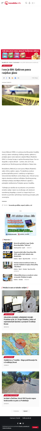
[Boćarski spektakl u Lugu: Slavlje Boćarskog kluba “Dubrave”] (7, 245)
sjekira (27, 205)
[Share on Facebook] (6, 77)
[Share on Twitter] (9, 77)
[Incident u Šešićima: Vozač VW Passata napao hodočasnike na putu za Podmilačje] (20, 382)
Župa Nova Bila (26, 258)
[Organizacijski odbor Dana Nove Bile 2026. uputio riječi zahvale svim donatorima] (7, 254)
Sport (23, 247)
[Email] (12, 77)
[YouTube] (20, 423)
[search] (26, 3)
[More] (18, 77)
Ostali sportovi (17, 247)
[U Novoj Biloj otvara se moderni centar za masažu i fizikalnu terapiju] (7, 277)
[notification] (29, 3)
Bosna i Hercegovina (11, 395)
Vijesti (20, 258)
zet (31, 205)
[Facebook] (18, 423)
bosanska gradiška (14, 205)
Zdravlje (25, 269)
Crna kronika (7, 65)
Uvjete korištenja (7, 428)
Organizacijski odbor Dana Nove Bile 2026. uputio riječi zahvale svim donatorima (25, 254)
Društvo (16, 258)
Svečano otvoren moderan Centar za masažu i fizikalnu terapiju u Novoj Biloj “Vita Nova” (26, 264)
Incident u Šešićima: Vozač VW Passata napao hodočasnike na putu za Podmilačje (20, 399)
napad (23, 205)
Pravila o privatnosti (24, 426)
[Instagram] (23, 423)
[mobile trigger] (3, 3)
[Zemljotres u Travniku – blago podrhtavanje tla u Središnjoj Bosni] (20, 344)
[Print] (15, 77)
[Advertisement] (20, 27)
